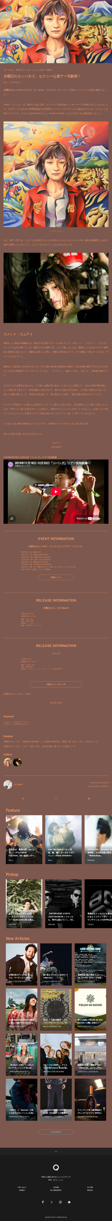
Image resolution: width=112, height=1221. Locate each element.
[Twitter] (51, 1202)
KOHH (7, 723)
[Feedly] (69, 1202)
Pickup (12, 874)
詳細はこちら (56, 577)
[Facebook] (42, 1202)
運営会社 (90, 1190)
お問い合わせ (22, 1187)
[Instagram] (60, 1202)
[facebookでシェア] (22, 798)
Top (5, 70)
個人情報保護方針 (56, 1190)
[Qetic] (8, 8)
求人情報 (90, 1187)
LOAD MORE (56, 1132)
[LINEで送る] (89, 798)
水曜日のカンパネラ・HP (56, 684)
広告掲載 (56, 1187)
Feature (13, 810)
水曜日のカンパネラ (20, 723)
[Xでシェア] (55, 798)
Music (11, 70)
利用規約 (22, 1190)
